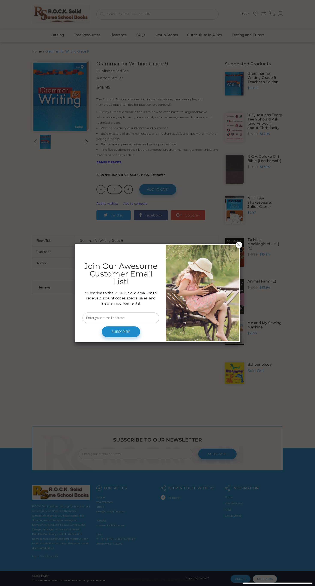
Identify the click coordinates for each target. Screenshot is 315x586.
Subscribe (121, 332)
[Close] (239, 245)
